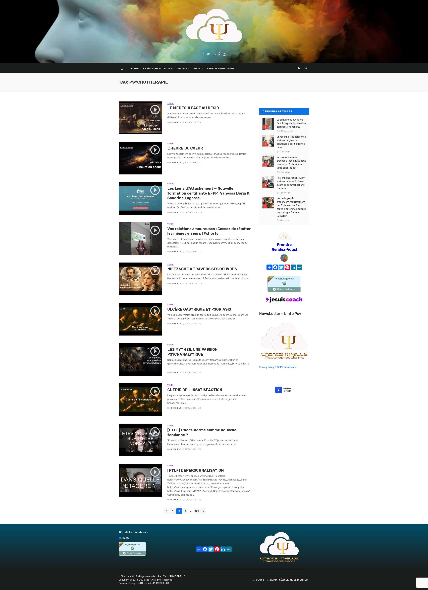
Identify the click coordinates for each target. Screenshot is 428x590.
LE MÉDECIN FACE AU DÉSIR (193, 108)
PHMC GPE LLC (177, 576)
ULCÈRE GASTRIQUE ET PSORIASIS (199, 309)
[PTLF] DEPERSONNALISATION (195, 470)
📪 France (124, 538)
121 (197, 511)
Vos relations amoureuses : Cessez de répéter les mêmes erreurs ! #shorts (209, 231)
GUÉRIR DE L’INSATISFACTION (194, 390)
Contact (198, 68)
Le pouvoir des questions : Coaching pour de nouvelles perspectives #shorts (291, 123)
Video (170, 103)
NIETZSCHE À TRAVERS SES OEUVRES (202, 269)
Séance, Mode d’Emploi (293, 579)
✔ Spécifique (150, 68)
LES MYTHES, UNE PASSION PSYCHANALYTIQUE (192, 351)
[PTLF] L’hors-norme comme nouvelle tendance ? (201, 432)
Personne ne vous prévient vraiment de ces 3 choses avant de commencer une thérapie (291, 183)
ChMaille (175, 122)
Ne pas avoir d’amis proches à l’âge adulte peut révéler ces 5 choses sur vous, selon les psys (291, 162)
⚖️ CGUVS (258, 579)
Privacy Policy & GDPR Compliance (277, 367)
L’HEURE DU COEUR (185, 148)
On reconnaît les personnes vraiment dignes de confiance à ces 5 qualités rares (291, 142)
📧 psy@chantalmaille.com (133, 532)
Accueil (134, 68)
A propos (181, 68)
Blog (167, 68)
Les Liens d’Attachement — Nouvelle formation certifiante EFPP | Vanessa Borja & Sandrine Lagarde (208, 193)
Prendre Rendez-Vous (220, 68)
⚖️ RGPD (272, 579)
